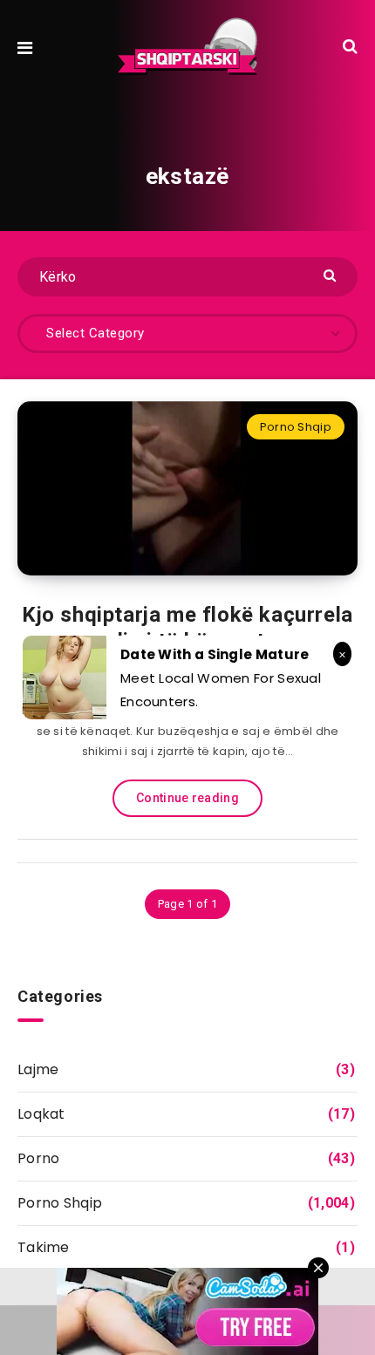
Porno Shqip (295, 427)
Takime (43, 1247)
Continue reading (187, 798)
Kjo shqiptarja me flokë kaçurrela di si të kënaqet (187, 628)
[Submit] (332, 274)
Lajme (38, 1069)
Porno (38, 1158)
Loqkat (41, 1114)
